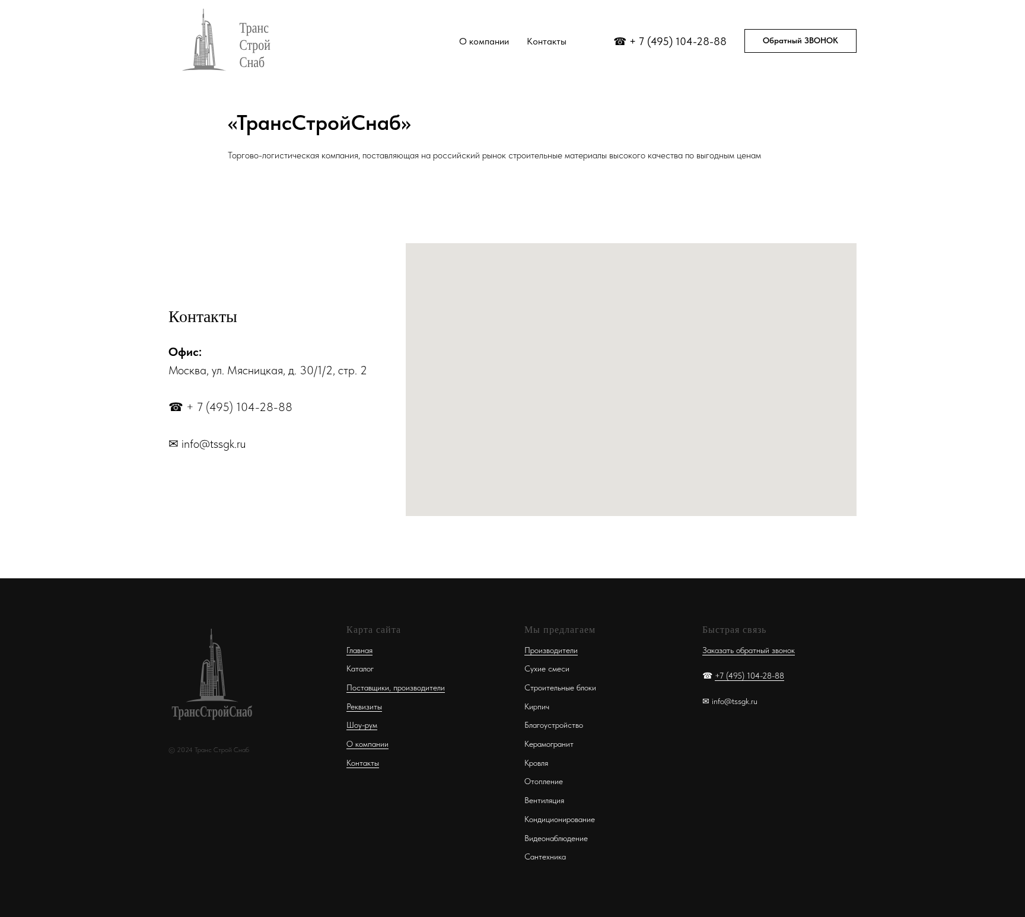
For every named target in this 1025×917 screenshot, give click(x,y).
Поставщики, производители (395, 687)
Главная (359, 650)
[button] (800, 41)
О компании (484, 41)
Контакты (546, 41)
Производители (551, 650)
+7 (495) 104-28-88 (749, 675)
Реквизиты (364, 706)
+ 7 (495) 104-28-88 (678, 41)
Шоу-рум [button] (361, 725)
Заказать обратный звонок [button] (748, 650)
